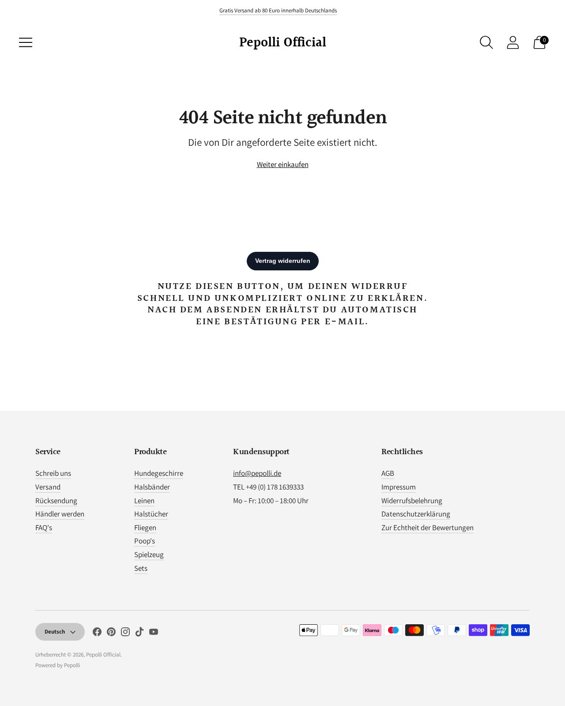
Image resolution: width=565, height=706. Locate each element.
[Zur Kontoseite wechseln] (513, 42)
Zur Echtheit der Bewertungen (427, 527)
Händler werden (59, 514)
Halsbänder (152, 487)
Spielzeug (149, 554)
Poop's (144, 541)
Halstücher (151, 514)
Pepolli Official (103, 654)
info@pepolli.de (257, 473)
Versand (47, 487)
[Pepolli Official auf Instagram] (125, 633)
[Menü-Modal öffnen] (25, 42)
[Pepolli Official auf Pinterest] (111, 633)
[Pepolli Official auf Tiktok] (139, 633)
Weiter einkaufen (283, 164)
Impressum (398, 487)
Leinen (144, 500)
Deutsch (55, 631)
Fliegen (145, 527)
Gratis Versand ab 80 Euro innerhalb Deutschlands (278, 10)
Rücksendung (56, 500)
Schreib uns (53, 473)
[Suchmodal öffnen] (486, 42)
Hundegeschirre (158, 473)
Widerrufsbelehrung (411, 500)
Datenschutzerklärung (415, 514)
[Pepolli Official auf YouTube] (153, 633)
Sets (140, 568)
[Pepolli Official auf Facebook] (97, 633)
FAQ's (43, 527)
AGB (387, 473)
